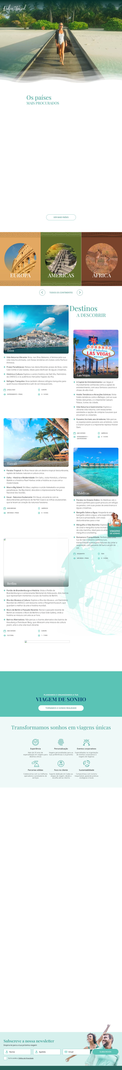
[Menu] (117, 8)
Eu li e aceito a (20, 1058)
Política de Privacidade (25, 1058)
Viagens (115, 532)
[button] (42, 293)
